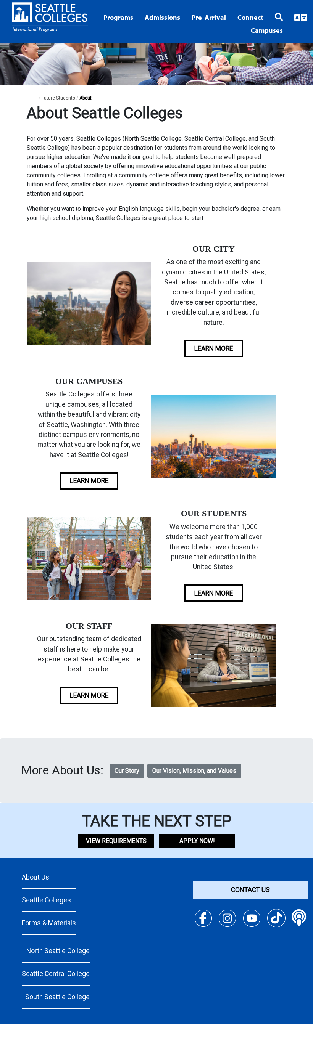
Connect (250, 17)
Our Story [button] (127, 770)
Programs (118, 17)
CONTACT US (250, 890)
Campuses (267, 30)
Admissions (162, 17)
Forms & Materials (49, 923)
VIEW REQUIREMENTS (116, 840)
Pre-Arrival (209, 17)
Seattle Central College (56, 974)
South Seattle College (57, 997)
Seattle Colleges (46, 900)
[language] (295, 17)
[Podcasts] (299, 917)
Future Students (58, 98)
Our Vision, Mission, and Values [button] (194, 770)
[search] (273, 16)
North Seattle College (58, 951)
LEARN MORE (213, 348)
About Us (35, 877)
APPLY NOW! (197, 840)
